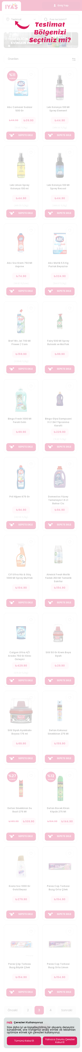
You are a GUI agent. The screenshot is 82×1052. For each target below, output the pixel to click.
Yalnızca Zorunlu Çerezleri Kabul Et (60, 1041)
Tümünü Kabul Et (24, 1040)
